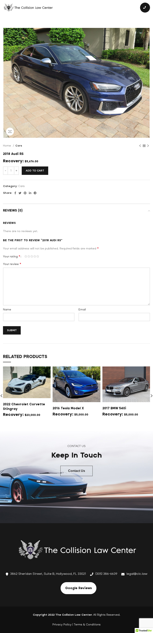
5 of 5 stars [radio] (37, 256)
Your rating (11, 256)
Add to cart (35, 170)
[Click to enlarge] (10, 132)
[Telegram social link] (35, 193)
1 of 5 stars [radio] (25, 256)
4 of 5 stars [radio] (34, 256)
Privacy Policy (62, 624)
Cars (18, 145)
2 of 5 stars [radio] (28, 256)
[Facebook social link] (15, 193)
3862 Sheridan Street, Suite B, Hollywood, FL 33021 (48, 573)
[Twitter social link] (20, 193)
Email (82, 309)
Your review (12, 264)
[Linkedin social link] (30, 193)
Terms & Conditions (87, 624)
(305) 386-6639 (106, 573)
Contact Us (76, 471)
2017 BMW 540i (114, 408)
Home (7, 145)
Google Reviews (78, 588)
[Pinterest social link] (25, 193)
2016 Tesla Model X (68, 408)
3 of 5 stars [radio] (31, 256)
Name (7, 309)
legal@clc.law (137, 573)
